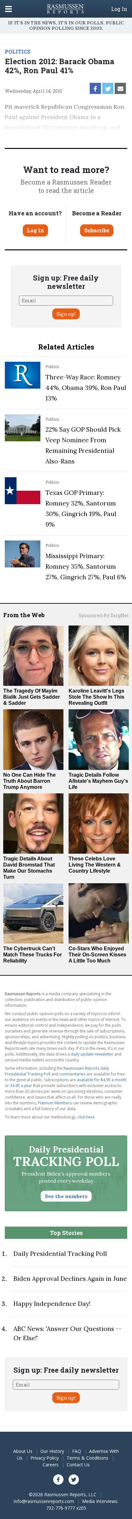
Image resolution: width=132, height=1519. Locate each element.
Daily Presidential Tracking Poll (60, 1253)
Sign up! (66, 314)
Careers (51, 1465)
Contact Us (78, 1465)
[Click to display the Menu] (8, 9)
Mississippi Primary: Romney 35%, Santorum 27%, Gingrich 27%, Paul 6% (85, 566)
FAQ (76, 1451)
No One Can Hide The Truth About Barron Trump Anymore (29, 781)
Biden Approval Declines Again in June (70, 1278)
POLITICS (17, 51)
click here (86, 1117)
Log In (119, 9)
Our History (52, 1451)
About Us (22, 1451)
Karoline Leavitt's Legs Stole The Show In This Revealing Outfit (96, 697)
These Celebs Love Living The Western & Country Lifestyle (95, 865)
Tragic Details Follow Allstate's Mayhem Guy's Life (98, 781)
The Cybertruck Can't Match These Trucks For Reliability (32, 954)
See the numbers (66, 1196)
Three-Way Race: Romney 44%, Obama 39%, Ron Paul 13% (85, 387)
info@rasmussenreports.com (44, 1501)
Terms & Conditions (87, 1458)
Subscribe (96, 230)
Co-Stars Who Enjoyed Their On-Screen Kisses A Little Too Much (97, 954)
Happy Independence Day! (51, 1304)
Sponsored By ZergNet (103, 615)
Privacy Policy (44, 1458)
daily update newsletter (92, 1054)
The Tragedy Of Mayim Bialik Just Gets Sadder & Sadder (31, 697)
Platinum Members (55, 1103)
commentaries (72, 1074)
